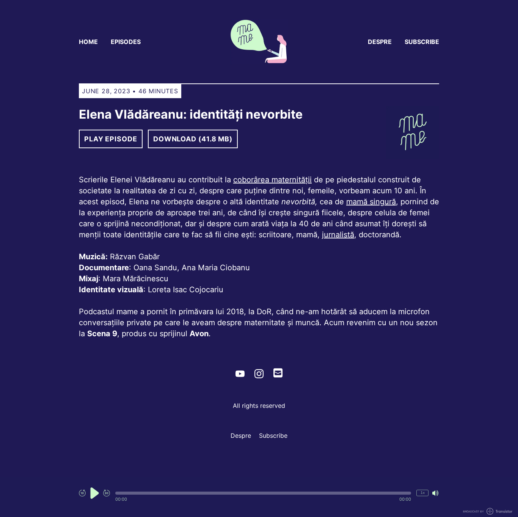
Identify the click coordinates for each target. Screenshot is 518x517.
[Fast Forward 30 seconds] (106, 493)
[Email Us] (278, 372)
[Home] (259, 41)
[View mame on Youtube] (240, 373)
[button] (263, 493)
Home (88, 41)
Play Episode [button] (110, 139)
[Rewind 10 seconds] (82, 493)
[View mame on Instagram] (259, 373)
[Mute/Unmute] (435, 493)
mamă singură (371, 201)
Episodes (126, 41)
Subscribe (422, 41)
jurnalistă (338, 234)
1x (423, 492)
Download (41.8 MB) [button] (192, 139)
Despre (380, 41)
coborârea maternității (272, 179)
